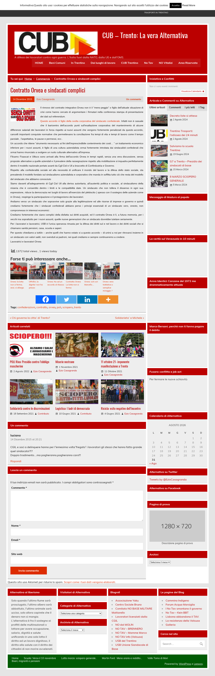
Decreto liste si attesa (183, 115)
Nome (15, 525)
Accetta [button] (176, 5)
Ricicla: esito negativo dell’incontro (121, 408)
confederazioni (26, 307)
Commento (19, 487)
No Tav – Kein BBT (177, 612)
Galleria (171, 624)
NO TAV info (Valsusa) (129, 636)
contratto (41, 307)
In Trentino (78, 62)
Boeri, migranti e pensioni (26, 661)
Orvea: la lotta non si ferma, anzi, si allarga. (17, 284)
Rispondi (15, 461)
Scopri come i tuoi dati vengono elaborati (89, 582)
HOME (39, 62)
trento (77, 307)
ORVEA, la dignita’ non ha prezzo (36, 284)
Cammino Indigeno (177, 600)
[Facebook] (46, 299)
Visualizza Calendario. (191, 91)
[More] (108, 299)
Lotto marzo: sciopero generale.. (79, 658)
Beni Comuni (57, 62)
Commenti (175, 107)
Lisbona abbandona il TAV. (182, 616)
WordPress (185, 663)
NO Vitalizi (166, 62)
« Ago (153, 463)
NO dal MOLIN (124, 624)
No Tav (148, 62)
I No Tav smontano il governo (184, 608)
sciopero (67, 307)
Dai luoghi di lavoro (103, 62)
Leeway (198, 663)
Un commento (133, 99)
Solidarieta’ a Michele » (129, 317)
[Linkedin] (87, 299)
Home (15, 658)
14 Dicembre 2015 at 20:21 (26, 439)
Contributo (43, 413)
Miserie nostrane (64, 361)
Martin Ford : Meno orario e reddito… (122, 658)
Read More (188, 5)
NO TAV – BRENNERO (129, 628)
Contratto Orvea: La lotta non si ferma (73, 284)
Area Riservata (188, 62)
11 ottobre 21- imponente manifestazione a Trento (115, 363)
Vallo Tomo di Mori (157, 658)
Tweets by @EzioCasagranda (168, 479)
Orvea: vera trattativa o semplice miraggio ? (108, 286)
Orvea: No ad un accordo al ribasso (55, 283)
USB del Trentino (125, 640)
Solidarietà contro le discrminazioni (30, 408)
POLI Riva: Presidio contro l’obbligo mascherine (29, 363)
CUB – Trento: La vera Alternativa (145, 35)
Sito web (16, 554)
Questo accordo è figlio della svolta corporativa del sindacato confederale (80, 121)
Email (15, 540)
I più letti (190, 107)
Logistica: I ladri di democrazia (72, 408)
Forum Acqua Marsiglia (180, 604)
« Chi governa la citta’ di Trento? (30, 317)
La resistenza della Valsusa (183, 620)
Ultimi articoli (157, 107)
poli (59, 307)
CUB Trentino (129, 62)
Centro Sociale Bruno (128, 604)
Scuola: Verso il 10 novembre (40, 658)
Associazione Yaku (127, 600)
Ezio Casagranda (46, 99)
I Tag (201, 107)
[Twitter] (66, 299)
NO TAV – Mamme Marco (131, 632)
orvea (52, 307)
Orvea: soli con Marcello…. (91, 283)
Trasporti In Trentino (156, 12)
